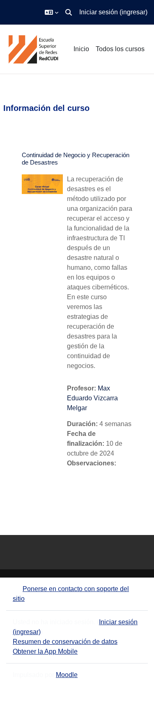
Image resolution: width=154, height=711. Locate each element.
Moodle (67, 674)
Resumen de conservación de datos (65, 641)
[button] (51, 12)
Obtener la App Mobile (45, 651)
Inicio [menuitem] (81, 48)
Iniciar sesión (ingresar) (113, 12)
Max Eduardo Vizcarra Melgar (92, 398)
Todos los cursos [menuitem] (120, 48)
